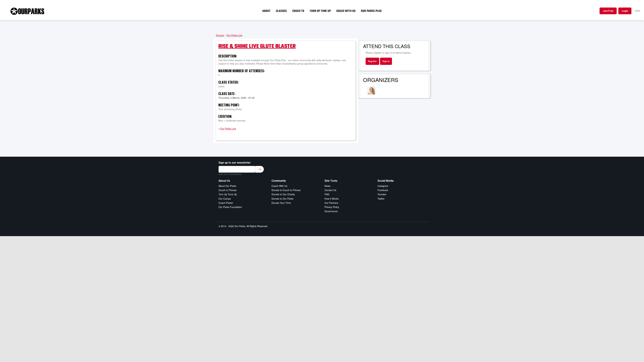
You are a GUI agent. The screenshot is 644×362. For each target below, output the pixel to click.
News (327, 186)
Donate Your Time (281, 202)
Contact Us (330, 190)
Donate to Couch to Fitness (286, 190)
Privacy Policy (332, 207)
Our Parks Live (234, 35)
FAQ (327, 194)
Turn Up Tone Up (228, 194)
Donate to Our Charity (283, 194)
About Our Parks (227, 186)
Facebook (383, 190)
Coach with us (346, 11)
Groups (220, 35)
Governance (331, 211)
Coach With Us (279, 186)
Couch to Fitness (227, 190)
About (266, 11)
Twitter (381, 198)
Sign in (386, 61)
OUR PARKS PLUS (371, 11)
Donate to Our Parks (282, 198)
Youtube (382, 194)
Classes (281, 11)
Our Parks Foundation (230, 207)
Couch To (298, 11)
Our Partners (331, 202)
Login (625, 11)
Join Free (608, 11)
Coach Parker (226, 202)
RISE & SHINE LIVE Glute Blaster (257, 46)
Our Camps (225, 198)
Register (372, 61)
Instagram (383, 186)
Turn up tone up (320, 11)
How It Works (332, 198)
